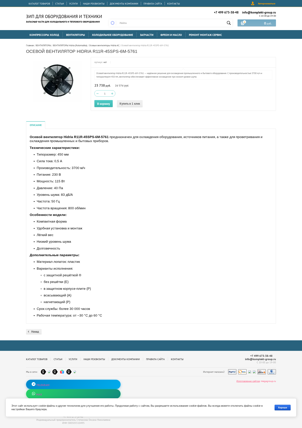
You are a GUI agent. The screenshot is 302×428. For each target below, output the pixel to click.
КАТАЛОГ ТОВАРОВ (39, 3)
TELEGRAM (42, 385)
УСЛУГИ (73, 3)
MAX (38, 394)
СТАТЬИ (59, 3)
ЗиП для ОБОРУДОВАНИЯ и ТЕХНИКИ (64, 16)
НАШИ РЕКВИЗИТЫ (94, 3)
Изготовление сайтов (248, 381)
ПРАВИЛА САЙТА (152, 3)
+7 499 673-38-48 (226, 12)
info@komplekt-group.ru (259, 12)
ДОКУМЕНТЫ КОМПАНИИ (124, 3)
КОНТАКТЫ (173, 3)
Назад (35, 332)
